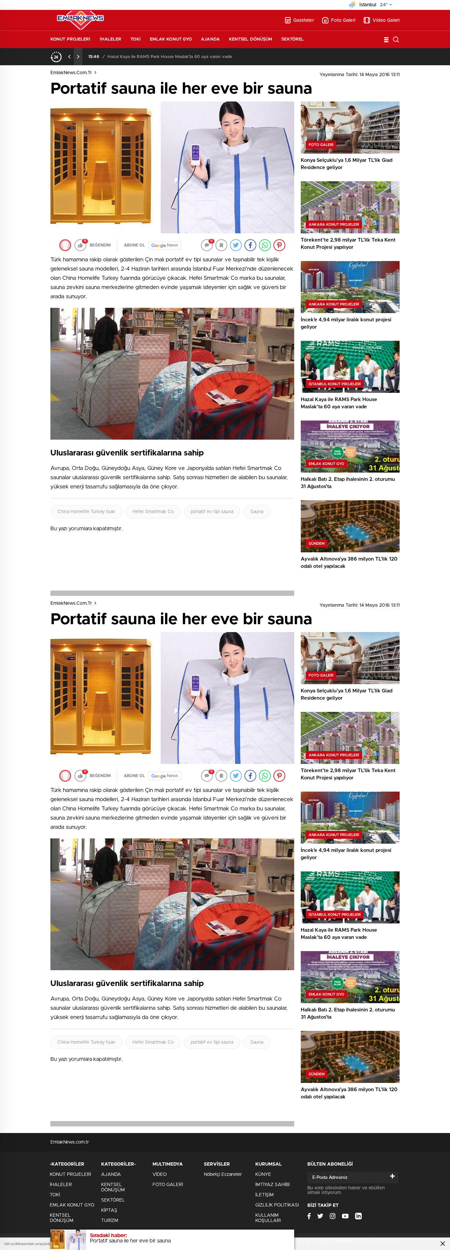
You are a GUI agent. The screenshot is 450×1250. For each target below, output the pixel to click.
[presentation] (69, 56)
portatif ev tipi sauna (212, 511)
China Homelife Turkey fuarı (86, 511)
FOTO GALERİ (168, 1184)
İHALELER (111, 39)
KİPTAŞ (109, 1210)
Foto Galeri (343, 20)
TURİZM (109, 1220)
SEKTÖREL (292, 39)
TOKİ (135, 39)
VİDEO (160, 1174)
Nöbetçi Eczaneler (223, 1174)
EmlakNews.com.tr (71, 73)
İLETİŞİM (264, 1195)
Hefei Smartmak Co (153, 511)
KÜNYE (263, 1174)
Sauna (256, 511)
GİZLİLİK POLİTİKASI (277, 1205)
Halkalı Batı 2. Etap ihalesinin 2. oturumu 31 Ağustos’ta (162, 57)
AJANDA (210, 39)
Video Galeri (386, 20)
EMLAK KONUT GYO (171, 39)
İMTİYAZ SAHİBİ (272, 1184)
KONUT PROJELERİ (70, 39)
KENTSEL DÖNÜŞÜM (250, 39)
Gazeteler (303, 20)
